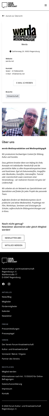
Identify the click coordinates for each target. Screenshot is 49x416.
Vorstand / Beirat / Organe (14, 354)
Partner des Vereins (11, 358)
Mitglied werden (13, 245)
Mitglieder (6, 301)
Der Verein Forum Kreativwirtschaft (18, 344)
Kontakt (5, 393)
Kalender (6, 311)
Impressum (7, 388)
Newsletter (7, 316)
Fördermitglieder (9, 306)
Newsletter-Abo (13, 238)
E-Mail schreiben (24, 83)
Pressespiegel (8, 333)
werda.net (10, 61)
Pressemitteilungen (10, 328)
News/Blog (6, 297)
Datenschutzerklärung (12, 384)
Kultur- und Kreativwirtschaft (15, 349)
